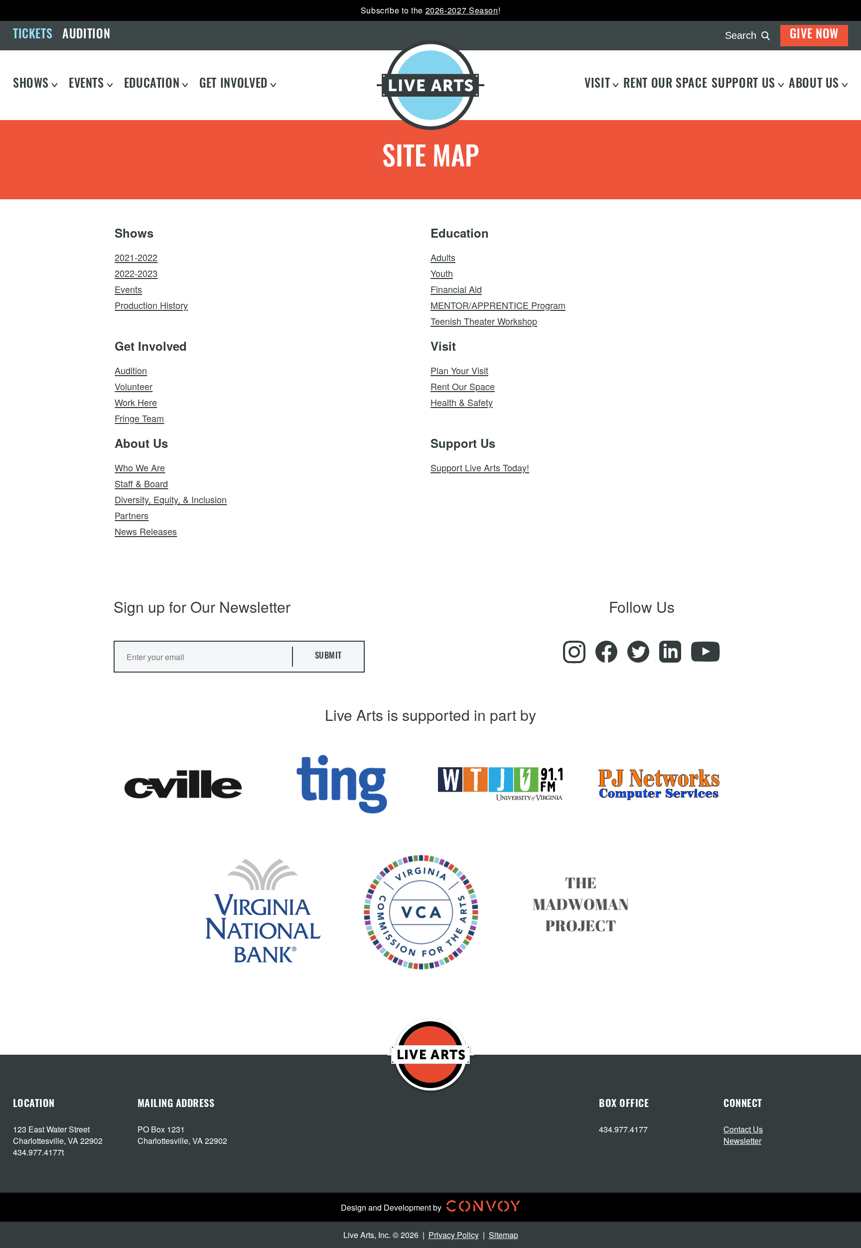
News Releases (146, 531)
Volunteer (133, 386)
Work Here (136, 402)
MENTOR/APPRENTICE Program (498, 304)
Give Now (814, 35)
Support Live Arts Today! (479, 467)
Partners (131, 515)
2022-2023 (136, 273)
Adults (442, 257)
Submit (328, 656)
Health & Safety (461, 402)
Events (128, 288)
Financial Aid (456, 288)
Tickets (32, 35)
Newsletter (742, 1140)
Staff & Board (141, 483)
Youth (441, 273)
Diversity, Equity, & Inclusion (171, 499)
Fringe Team (139, 418)
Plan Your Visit (459, 370)
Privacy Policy (454, 1235)
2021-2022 (136, 257)
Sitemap (503, 1235)
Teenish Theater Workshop (483, 320)
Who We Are (140, 467)
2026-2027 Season (462, 10)
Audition (86, 35)
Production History (151, 304)
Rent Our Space (462, 386)
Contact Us (743, 1129)
